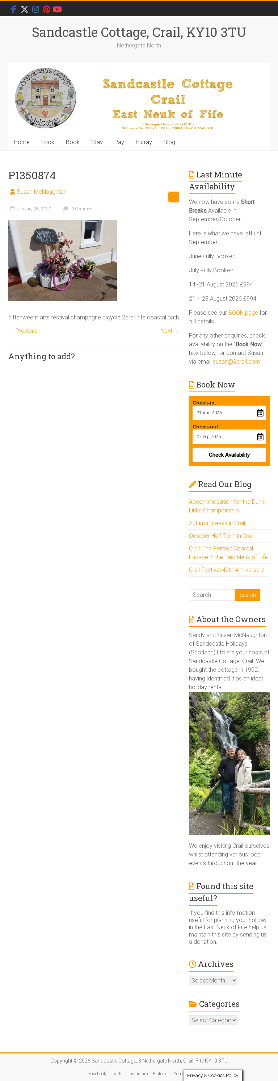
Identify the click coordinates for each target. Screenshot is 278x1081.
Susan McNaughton (42, 191)
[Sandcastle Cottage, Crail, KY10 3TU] (139, 98)
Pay (119, 142)
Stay (97, 142)
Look (47, 142)
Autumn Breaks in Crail (217, 523)
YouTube (182, 1073)
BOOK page (243, 312)
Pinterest (161, 1073)
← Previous (23, 330)
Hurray (144, 142)
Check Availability (229, 455)
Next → (170, 330)
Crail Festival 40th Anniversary (226, 569)
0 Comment (82, 208)
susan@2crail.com (236, 361)
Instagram (138, 1073)
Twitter (117, 1073)
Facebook (97, 1073)
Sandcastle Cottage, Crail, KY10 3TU (139, 32)
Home (22, 142)
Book (73, 142)
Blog (169, 142)
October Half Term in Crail (221, 535)
